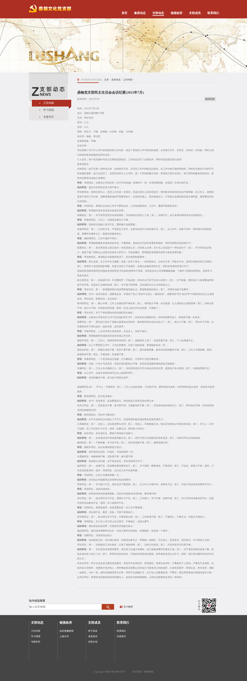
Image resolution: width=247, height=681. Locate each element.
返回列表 (210, 99)
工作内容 (48, 103)
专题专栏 (48, 116)
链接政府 (176, 13)
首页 (124, 13)
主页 (106, 79)
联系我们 (213, 13)
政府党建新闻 (67, 631)
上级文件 (64, 636)
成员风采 (92, 636)
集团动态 (140, 13)
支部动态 (158, 13)
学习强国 (48, 109)
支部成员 (195, 13)
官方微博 (128, 606)
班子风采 (92, 631)
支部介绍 (92, 641)
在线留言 (121, 636)
